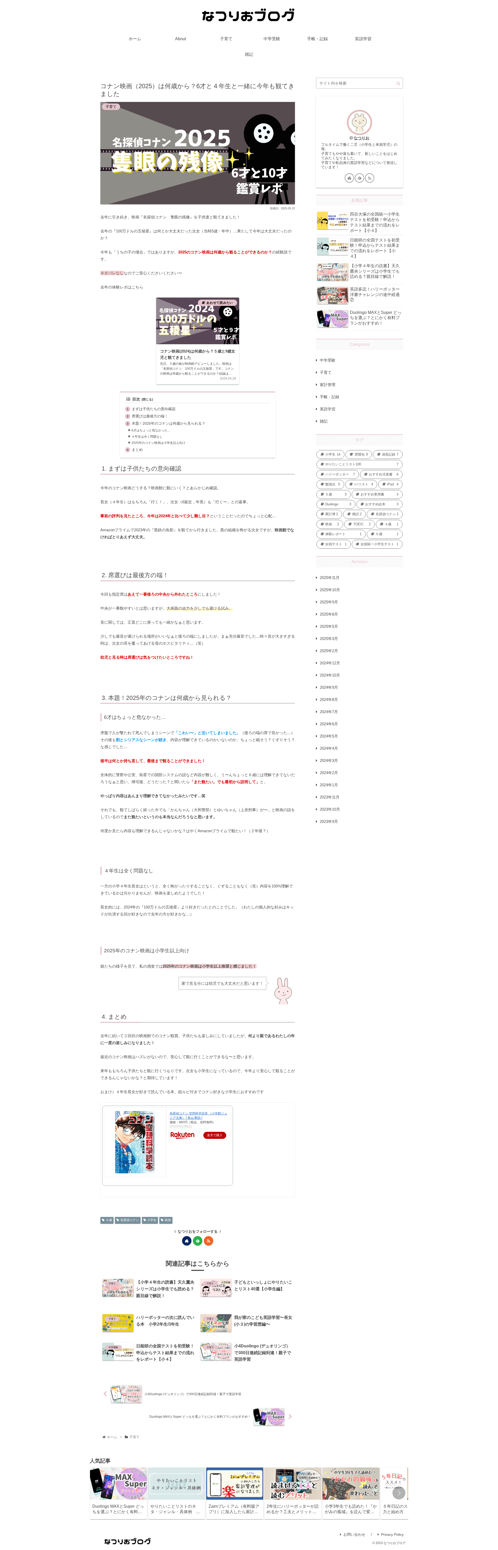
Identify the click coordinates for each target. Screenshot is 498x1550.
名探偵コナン (129, 1220)
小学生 (151, 1220)
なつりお (361, 138)
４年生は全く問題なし (147, 436)
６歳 (109, 1220)
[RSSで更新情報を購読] (208, 1240)
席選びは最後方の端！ (150, 416)
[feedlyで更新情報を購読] (197, 1240)
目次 (136, 399)
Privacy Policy (392, 1534)
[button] (398, 83)
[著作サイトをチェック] (186, 1240)
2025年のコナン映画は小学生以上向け (158, 443)
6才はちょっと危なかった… (151, 430)
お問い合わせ (354, 1534)
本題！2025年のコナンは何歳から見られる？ (168, 423)
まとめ (137, 450)
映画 (168, 1220)
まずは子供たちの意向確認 (153, 409)
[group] (118, 1493)
